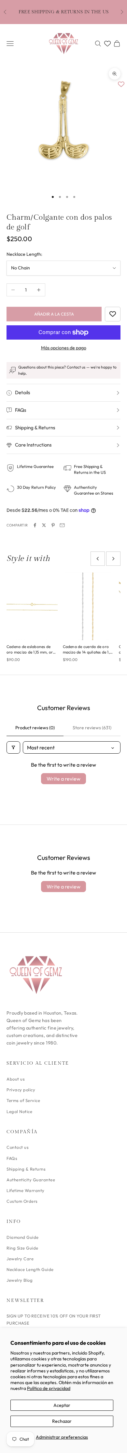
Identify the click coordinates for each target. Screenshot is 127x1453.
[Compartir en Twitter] (44, 525)
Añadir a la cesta (54, 314)
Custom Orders (22, 1201)
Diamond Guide (23, 1237)
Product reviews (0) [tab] (35, 728)
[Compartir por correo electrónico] (62, 525)
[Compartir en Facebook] (34, 525)
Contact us (18, 1147)
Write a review (63, 778)
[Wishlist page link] (107, 43)
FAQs (12, 1158)
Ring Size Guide (22, 1248)
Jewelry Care (20, 1258)
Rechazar (62, 1421)
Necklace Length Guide (30, 1269)
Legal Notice (19, 1111)
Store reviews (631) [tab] (92, 728)
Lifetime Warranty (26, 1190)
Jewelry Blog (20, 1280)
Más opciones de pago (63, 348)
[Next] (113, 558)
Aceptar (61, 1405)
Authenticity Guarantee (31, 1179)
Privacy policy (21, 1089)
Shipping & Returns (26, 1169)
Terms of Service (23, 1100)
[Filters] (13, 747)
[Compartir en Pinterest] (53, 525)
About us (16, 1079)
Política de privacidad (48, 1388)
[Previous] (98, 558)
